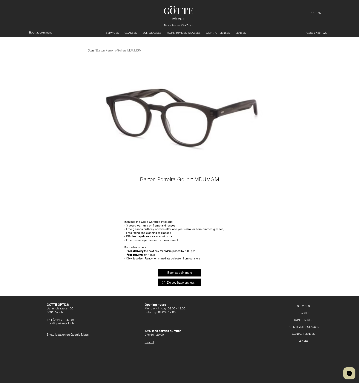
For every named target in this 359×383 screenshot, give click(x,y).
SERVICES (303, 306)
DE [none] (312, 13)
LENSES (303, 340)
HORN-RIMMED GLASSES (303, 327)
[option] (312, 13)
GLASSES (303, 313)
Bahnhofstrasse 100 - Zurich (178, 25)
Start (91, 50)
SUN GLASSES (303, 320)
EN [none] (319, 13)
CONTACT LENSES (303, 333)
